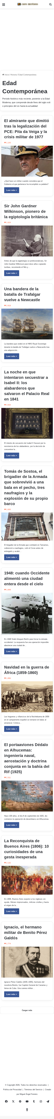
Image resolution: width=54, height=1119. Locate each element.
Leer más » (11, 190)
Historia (14, 75)
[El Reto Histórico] (27, 4)
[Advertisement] (27, 38)
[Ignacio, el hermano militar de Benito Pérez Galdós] (27, 962)
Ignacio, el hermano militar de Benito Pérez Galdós (25, 932)
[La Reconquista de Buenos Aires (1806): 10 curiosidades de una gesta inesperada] (27, 880)
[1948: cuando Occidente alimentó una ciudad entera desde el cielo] (27, 614)
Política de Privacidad (12, 1089)
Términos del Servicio (33, 1089)
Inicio (6, 75)
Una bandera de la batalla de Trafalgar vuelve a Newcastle (22, 294)
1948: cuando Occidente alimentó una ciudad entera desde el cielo (27, 578)
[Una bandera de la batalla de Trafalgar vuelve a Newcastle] (27, 324)
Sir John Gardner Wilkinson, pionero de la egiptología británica (26, 211)
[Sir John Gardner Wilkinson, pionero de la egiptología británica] (27, 241)
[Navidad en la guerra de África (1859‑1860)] (27, 696)
